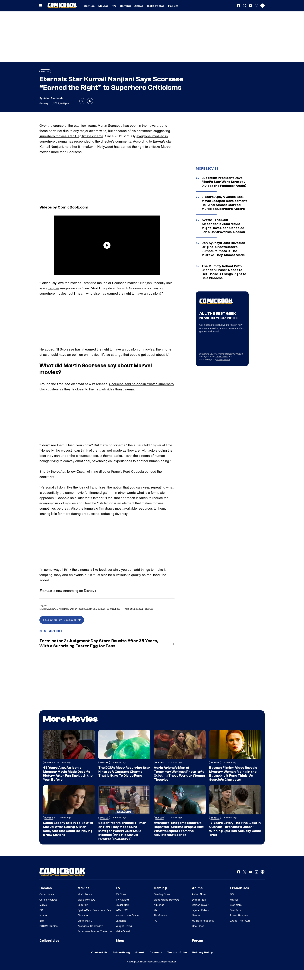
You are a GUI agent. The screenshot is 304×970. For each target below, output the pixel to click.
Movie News (85, 894)
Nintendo (159, 905)
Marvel (43, 905)
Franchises (239, 888)
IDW (41, 920)
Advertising (121, 952)
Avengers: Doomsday (90, 926)
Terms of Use (222, 356)
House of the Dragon (128, 915)
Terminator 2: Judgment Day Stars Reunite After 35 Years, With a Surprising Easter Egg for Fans (98, 643)
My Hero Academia (203, 920)
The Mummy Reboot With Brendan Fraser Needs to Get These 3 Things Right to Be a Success (223, 272)
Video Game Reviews (166, 899)
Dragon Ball (199, 899)
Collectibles (156, 6)
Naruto (196, 915)
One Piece (198, 926)
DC (41, 910)
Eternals (44, 608)
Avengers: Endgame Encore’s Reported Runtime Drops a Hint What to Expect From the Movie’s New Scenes (179, 829)
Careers (156, 952)
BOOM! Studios (48, 926)
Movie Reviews (86, 899)
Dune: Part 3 (85, 920)
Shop (120, 941)
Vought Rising (124, 926)
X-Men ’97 (122, 910)
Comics (89, 6)
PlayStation (160, 915)
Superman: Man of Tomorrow (95, 931)
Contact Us (99, 952)
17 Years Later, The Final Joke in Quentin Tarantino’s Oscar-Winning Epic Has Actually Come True (235, 829)
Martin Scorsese (79, 608)
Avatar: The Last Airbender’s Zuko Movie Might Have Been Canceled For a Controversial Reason (223, 226)
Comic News (46, 894)
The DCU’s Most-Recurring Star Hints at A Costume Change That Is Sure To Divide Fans (124, 772)
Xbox (157, 910)
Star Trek (235, 910)
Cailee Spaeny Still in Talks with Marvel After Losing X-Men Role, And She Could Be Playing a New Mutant (68, 829)
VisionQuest (123, 931)
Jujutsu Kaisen (200, 910)
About (139, 952)
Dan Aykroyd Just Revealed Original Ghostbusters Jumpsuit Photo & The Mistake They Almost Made (223, 249)
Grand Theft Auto (240, 920)
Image (43, 915)
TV (114, 6)
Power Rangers (239, 915)
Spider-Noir (122, 905)
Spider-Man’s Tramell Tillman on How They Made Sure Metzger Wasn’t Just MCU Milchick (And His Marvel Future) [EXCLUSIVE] (122, 831)
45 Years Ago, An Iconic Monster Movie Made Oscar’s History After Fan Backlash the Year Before (68, 774)
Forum (173, 6)
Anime (139, 6)
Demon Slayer (200, 905)
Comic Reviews (48, 899)
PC (155, 920)
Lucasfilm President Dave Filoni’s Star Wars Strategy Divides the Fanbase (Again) (223, 182)
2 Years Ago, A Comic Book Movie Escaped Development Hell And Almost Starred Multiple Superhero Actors (224, 203)
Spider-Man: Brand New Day (94, 910)
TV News (121, 894)
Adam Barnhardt (53, 98)
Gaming (125, 6)
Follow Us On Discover (60, 620)
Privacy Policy (223, 359)
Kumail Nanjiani (59, 608)
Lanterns (121, 920)
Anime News (199, 894)
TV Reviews (122, 899)
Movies (103, 6)
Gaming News (162, 894)
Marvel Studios (144, 608)
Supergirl (83, 905)
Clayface (83, 915)
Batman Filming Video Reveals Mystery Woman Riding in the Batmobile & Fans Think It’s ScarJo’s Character (233, 774)
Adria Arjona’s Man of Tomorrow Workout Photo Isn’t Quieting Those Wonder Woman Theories (179, 774)
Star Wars (236, 905)
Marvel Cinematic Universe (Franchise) (112, 608)
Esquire (53, 287)
